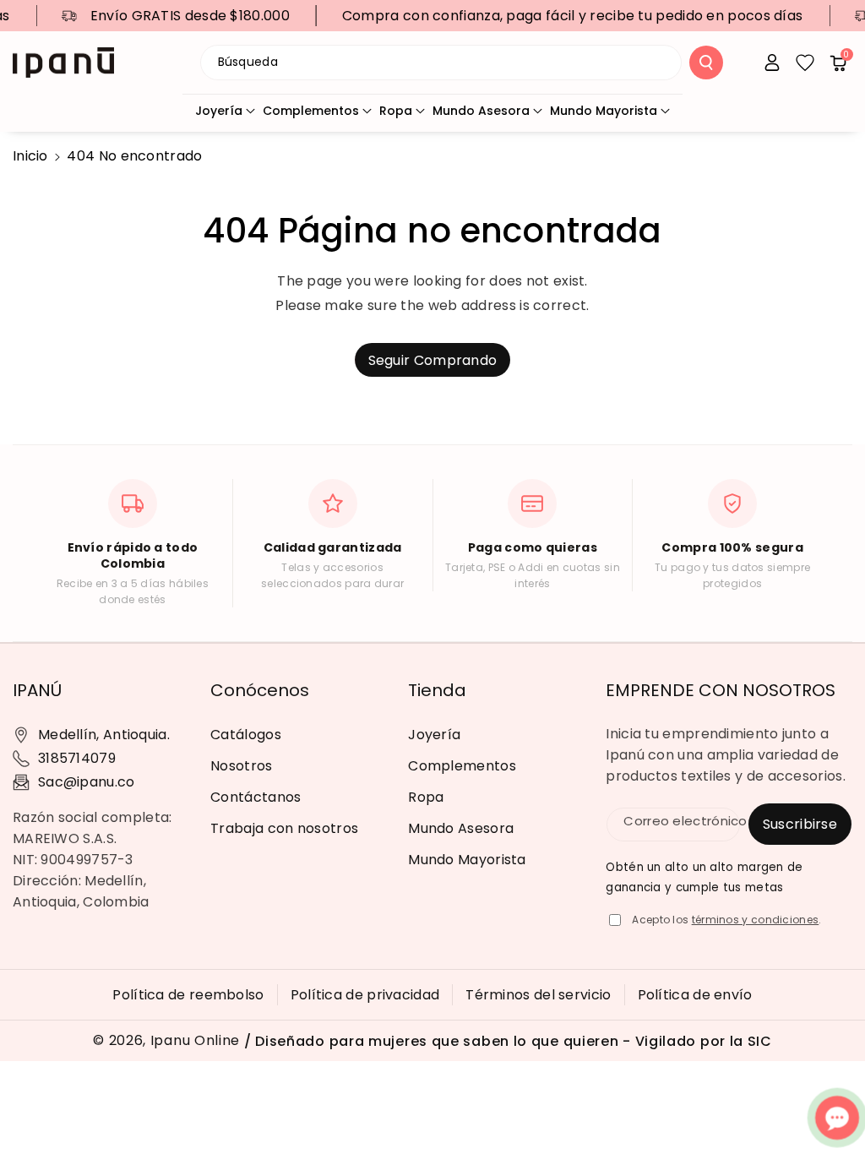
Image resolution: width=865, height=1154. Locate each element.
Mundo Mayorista (603, 110)
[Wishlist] (805, 62)
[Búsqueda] (706, 62)
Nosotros (241, 766)
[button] (838, 62)
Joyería (218, 110)
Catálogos (245, 734)
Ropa (395, 110)
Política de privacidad (365, 994)
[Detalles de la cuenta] (772, 62)
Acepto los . (726, 919)
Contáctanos (255, 797)
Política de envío (695, 994)
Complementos (311, 110)
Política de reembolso (188, 994)
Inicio (30, 156)
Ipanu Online (195, 1040)
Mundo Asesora (481, 110)
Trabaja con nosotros (284, 828)
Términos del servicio (538, 994)
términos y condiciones (755, 919)
